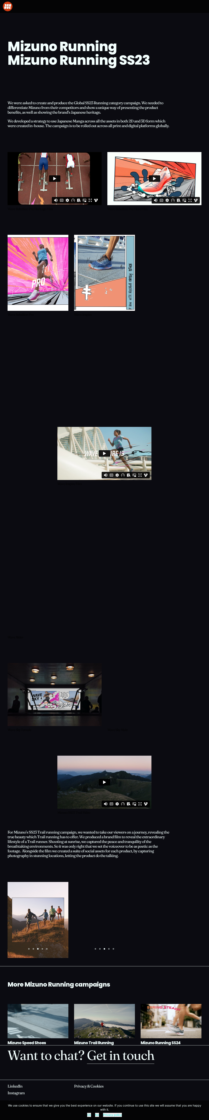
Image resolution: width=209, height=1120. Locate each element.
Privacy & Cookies (88, 1087)
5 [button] (47, 949)
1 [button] (29, 949)
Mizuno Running (62, 47)
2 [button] (33, 949)
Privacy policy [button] (112, 1115)
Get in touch (120, 1056)
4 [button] (42, 949)
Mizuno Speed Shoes (27, 1043)
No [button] (97, 1115)
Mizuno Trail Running (94, 1043)
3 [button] (38, 949)
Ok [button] (89, 1115)
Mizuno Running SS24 (160, 1043)
